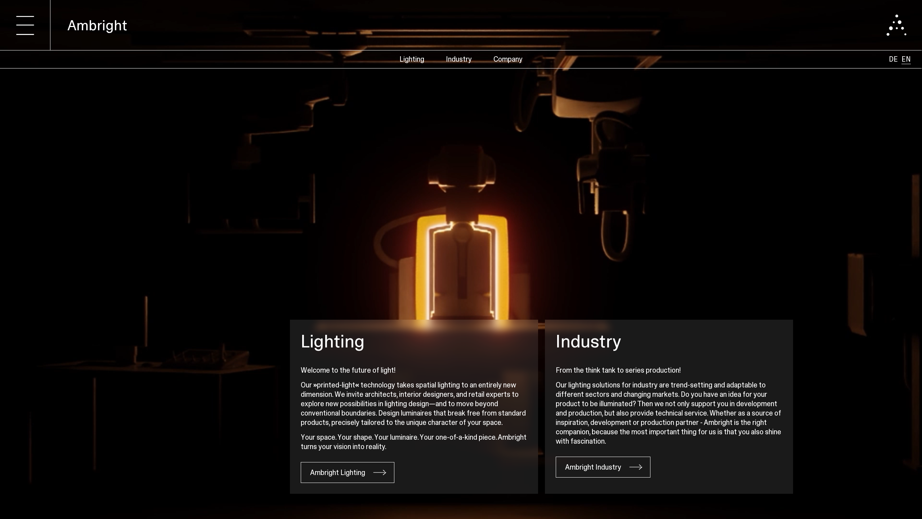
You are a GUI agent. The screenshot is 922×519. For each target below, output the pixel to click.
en (906, 59)
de (893, 59)
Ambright (97, 25)
